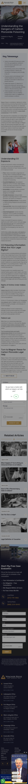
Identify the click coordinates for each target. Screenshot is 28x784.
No (11, 396)
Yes (16, 396)
